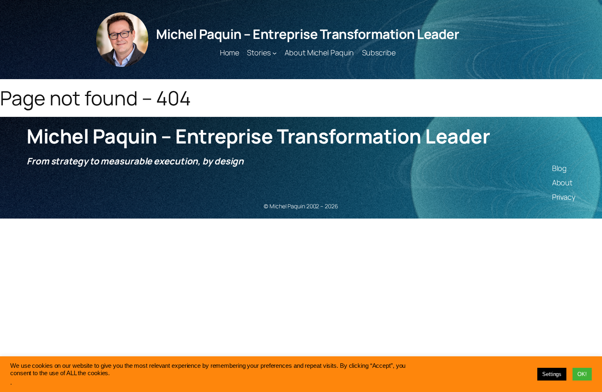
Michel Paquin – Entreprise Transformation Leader (307, 34)
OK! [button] (582, 374)
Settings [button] (551, 374)
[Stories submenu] (274, 52)
